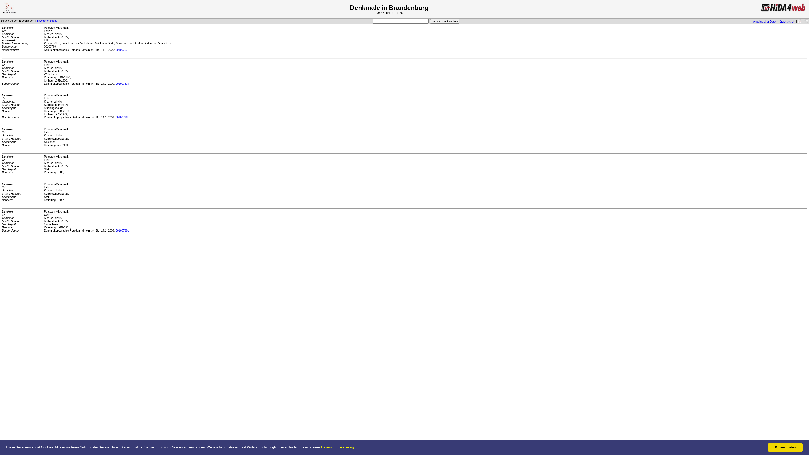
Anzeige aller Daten (765, 21)
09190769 (121, 49)
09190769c (122, 230)
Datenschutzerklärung (337, 447)
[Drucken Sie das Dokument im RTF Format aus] (806, 21)
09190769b (122, 117)
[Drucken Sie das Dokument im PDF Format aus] (800, 21)
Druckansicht (787, 21)
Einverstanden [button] (785, 447)
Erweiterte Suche (46, 20)
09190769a (122, 83)
